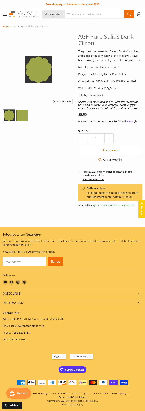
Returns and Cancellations (72, 397)
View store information (93, 179)
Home (6, 26)
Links (75, 393)
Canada (80, 356)
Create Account (100, 393)
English (57, 356)
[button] (139, 14)
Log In (85, 393)
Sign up (55, 261)
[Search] (129, 14)
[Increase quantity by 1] (109, 138)
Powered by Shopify (72, 404)
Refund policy (119, 393)
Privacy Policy (40, 393)
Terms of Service (59, 393)
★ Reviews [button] (142, 208)
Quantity (83, 130)
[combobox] (94, 14)
